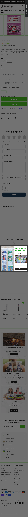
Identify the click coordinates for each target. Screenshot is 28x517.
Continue (20, 268)
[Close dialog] (26, 247)
